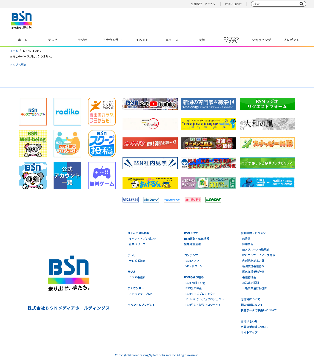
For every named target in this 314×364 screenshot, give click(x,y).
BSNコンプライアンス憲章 (258, 255)
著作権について (250, 299)
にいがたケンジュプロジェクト (205, 299)
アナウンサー (112, 39)
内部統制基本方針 (253, 260)
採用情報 (247, 244)
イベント (142, 39)
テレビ (52, 39)
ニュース (172, 39)
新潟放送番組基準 (253, 266)
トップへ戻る (18, 64)
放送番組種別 (250, 282)
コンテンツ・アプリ (231, 40)
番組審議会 (249, 277)
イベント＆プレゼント (141, 305)
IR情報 (246, 238)
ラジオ (82, 39)
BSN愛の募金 (194, 288)
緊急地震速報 (192, 244)
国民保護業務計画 (253, 271)
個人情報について (252, 305)
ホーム (23, 39)
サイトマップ (249, 332)
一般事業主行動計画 (254, 288)
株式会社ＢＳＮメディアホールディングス (69, 308)
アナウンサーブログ (141, 294)
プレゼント (291, 39)
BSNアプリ (192, 260)
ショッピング (261, 39)
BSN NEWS (191, 233)
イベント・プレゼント (143, 238)
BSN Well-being (195, 282)
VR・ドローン (194, 266)
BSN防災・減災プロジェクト (203, 305)
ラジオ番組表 (137, 277)
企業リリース (137, 244)
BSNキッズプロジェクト (201, 294)
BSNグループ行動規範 (255, 249)
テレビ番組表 (137, 260)
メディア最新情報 (138, 233)
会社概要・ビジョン (203, 4)
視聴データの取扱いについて (259, 310)
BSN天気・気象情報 (196, 238)
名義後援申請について (254, 327)
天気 (202, 39)
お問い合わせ (233, 4)
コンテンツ (191, 255)
